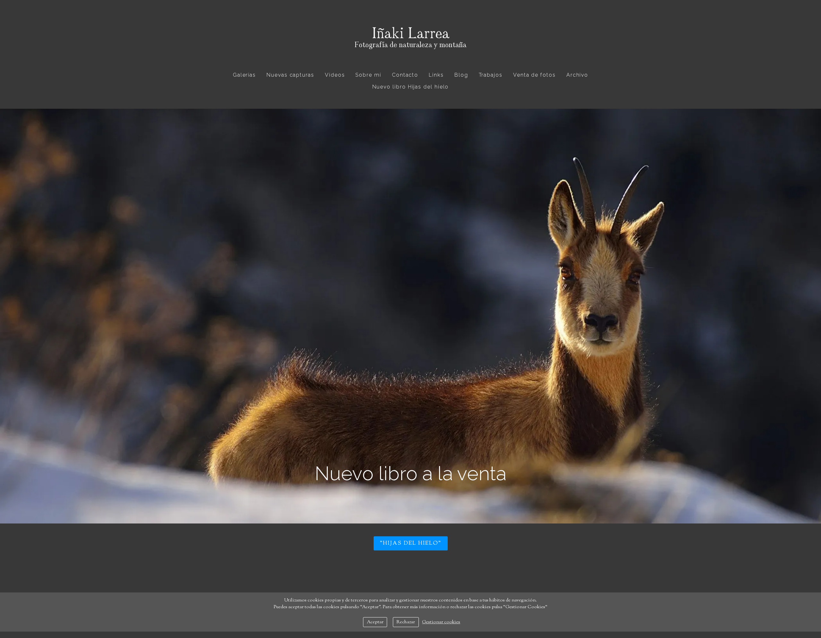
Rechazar (405, 622)
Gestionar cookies (441, 622)
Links (436, 75)
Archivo (577, 75)
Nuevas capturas (290, 75)
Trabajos (491, 75)
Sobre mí (368, 75)
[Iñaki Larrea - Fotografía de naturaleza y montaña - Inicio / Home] (410, 40)
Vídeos (335, 75)
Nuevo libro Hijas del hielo (410, 87)
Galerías (244, 75)
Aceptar (375, 622)
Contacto (405, 75)
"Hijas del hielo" (410, 543)
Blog (461, 75)
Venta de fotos (534, 75)
